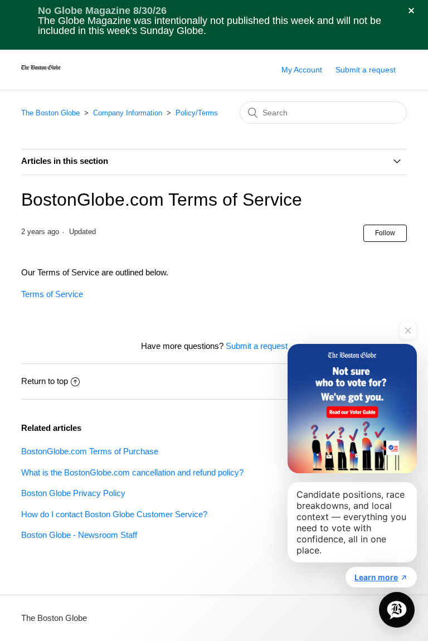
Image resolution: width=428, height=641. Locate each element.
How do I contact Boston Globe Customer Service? (114, 514)
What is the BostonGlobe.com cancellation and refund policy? (132, 472)
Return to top (44, 381)
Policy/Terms (197, 113)
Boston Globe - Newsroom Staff (79, 535)
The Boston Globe (50, 113)
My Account (301, 69)
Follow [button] (385, 233)
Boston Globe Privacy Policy (73, 493)
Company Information (128, 113)
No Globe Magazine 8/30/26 (102, 10)
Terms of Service (52, 294)
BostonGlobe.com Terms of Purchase (89, 451)
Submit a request (365, 69)
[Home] (40, 75)
